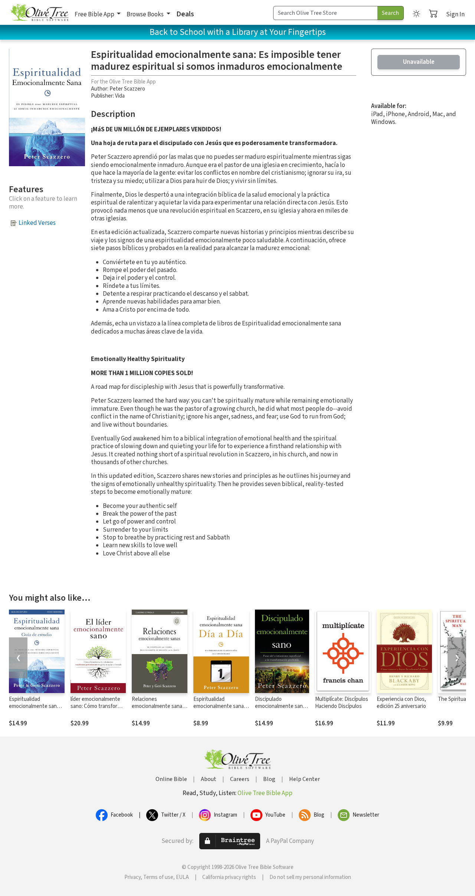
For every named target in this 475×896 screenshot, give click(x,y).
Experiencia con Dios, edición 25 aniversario (401, 702)
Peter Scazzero (127, 89)
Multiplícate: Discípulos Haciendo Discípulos (341, 702)
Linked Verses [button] (37, 223)
